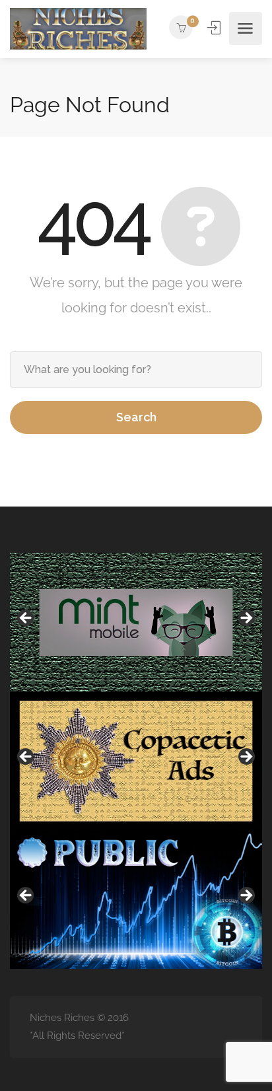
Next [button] (245, 619)
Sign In (215, 27)
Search (136, 417)
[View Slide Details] (136, 622)
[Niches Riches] (78, 29)
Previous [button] (26, 619)
